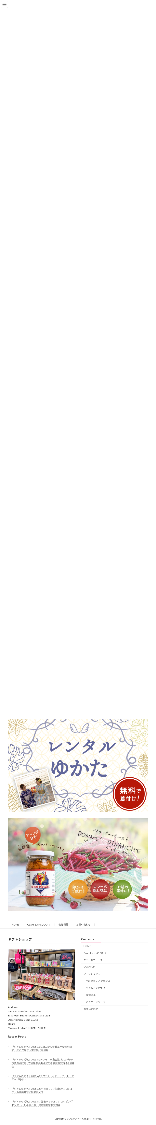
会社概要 (63, 924)
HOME (15, 924)
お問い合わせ (83, 924)
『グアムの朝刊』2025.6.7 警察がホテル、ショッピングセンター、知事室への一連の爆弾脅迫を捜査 (42, 1103)
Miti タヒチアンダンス (98, 980)
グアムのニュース (93, 960)
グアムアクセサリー (96, 987)
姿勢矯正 (91, 995)
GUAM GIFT (90, 966)
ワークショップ (92, 973)
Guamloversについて (39, 924)
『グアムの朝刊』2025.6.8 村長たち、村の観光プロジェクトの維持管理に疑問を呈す (42, 1090)
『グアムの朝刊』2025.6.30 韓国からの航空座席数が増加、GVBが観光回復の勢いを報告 (42, 1048)
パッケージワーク (95, 1002)
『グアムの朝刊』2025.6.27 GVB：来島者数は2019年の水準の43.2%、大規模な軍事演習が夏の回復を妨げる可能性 (43, 1063)
